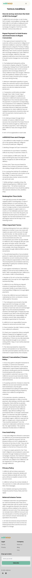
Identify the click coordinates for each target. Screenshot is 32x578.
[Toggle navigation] (26, 3)
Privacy (3, 547)
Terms (3, 544)
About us (19, 544)
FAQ (18, 550)
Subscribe (16, 563)
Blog (18, 547)
